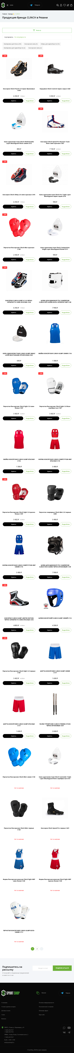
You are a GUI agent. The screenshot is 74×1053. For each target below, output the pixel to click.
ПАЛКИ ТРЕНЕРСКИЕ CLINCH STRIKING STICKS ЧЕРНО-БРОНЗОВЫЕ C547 (55, 725)
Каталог (43, 993)
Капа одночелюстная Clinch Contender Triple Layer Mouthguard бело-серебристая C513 (55, 777)
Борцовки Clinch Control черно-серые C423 (55, 89)
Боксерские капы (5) (31, 44)
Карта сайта (42, 1014)
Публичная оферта (43, 1010)
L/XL (55, 292)
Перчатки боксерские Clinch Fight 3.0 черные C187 (19, 672)
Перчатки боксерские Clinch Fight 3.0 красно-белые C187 (19, 513)
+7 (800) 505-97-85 (8, 1032)
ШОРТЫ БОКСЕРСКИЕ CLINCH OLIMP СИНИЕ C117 (55, 672)
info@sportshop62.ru (9, 1042)
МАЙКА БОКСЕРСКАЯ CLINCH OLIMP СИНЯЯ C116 (55, 353)
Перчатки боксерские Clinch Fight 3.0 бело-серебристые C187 (55, 407)
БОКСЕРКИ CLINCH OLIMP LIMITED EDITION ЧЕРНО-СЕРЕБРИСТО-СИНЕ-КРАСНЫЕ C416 (19, 619)
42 (24, 81)
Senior (55, 187)
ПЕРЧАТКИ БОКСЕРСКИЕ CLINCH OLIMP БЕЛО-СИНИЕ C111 (19, 931)
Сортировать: (8, 37)
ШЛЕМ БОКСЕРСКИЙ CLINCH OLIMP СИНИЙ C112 (55, 618)
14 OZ (57, 398)
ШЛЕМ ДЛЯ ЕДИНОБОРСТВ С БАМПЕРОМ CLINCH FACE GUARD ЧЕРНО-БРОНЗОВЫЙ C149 (55, 566)
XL (60, 610)
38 (13, 81)
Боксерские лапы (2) (35, 48)
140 (57, 345)
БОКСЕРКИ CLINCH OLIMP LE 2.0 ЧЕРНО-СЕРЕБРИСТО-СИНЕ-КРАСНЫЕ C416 (18, 301)
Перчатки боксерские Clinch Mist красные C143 (19, 248)
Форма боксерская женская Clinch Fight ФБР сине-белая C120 (19, 880)
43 (56, 134)
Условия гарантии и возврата (8, 1006)
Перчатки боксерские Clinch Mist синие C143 (19, 777)
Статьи (3, 1014)
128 (53, 345)
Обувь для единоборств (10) (50, 44)
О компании (4, 1002)
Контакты (3, 1018)
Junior (19, 134)
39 (17, 81)
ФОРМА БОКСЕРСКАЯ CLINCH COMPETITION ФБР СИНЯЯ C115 (19, 566)
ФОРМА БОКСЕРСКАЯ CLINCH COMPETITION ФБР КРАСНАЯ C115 (55, 460)
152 (60, 345)
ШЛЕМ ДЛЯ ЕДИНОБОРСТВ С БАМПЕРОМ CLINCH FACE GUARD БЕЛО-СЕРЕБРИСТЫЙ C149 (55, 301)
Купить (13, 101)
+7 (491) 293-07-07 (8, 1030)
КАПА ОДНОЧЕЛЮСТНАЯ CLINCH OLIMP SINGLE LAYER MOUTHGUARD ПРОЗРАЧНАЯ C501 (19, 354)
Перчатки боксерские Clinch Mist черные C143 (19, 829)
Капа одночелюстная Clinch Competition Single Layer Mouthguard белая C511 (55, 248)
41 (17, 187)
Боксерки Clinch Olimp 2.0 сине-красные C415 (19, 195)
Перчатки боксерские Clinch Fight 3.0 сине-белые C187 (19, 407)
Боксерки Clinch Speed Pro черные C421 (55, 828)
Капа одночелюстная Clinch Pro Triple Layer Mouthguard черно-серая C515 (55, 195)
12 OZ (16, 239)
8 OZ (21, 239)
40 (20, 81)
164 (64, 345)
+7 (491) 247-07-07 (8, 1037)
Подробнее (30, 101)
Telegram (37, 5)
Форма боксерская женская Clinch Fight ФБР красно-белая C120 (55, 880)
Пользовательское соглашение (46, 1006)
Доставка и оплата (5, 1010)
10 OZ (52, 398)
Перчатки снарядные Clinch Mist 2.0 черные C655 (55, 513)
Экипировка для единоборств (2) (14, 48)
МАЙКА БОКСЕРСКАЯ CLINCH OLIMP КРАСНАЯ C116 (18, 460)
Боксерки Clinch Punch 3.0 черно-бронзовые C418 (19, 89)
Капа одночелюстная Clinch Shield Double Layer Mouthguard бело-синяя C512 (19, 142)
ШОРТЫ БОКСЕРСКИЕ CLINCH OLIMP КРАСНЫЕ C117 (19, 725)
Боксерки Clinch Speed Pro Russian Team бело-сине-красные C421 (55, 142)
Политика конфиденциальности (46, 1002)
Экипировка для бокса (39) (12, 44)
